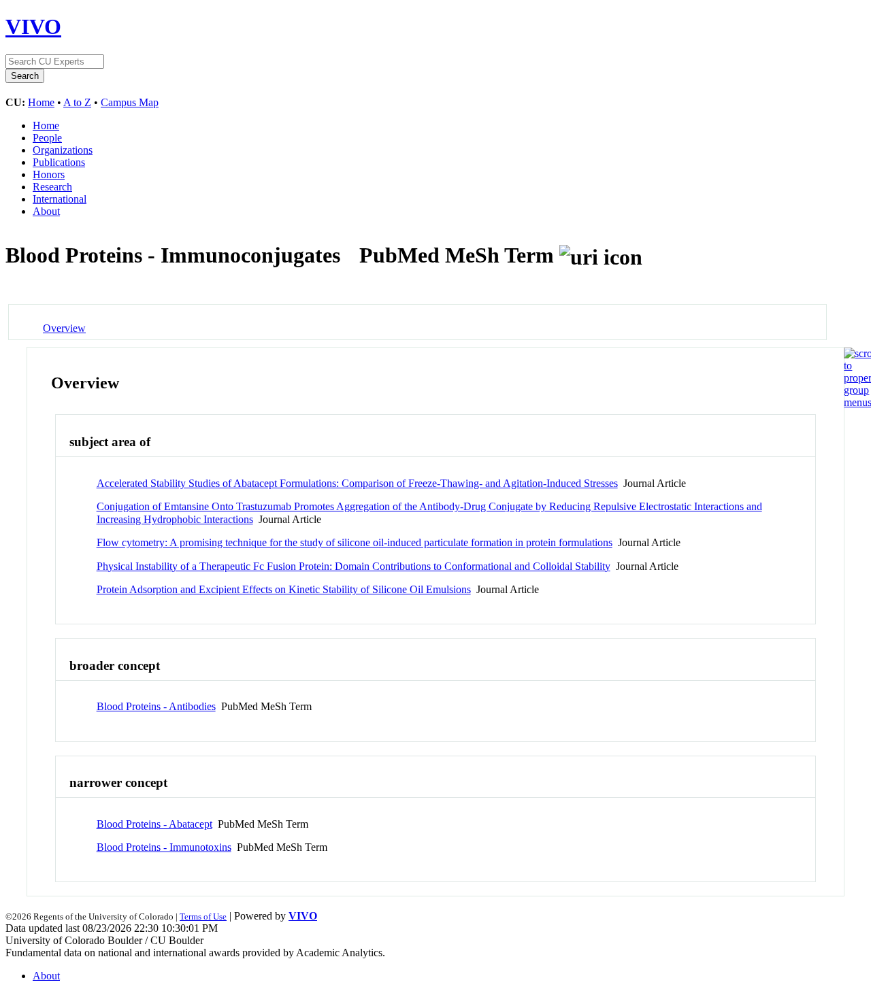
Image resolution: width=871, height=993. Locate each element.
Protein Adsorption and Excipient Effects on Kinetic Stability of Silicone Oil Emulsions (284, 589)
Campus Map (130, 102)
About (46, 211)
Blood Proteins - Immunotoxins (164, 847)
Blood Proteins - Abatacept (154, 824)
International (59, 199)
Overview (64, 328)
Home (41, 102)
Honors (49, 174)
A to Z (77, 102)
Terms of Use (203, 916)
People (47, 138)
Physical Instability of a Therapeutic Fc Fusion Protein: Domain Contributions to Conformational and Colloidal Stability (353, 566)
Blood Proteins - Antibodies (156, 706)
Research (52, 186)
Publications (59, 162)
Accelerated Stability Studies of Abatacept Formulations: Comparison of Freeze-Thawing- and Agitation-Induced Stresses (357, 483)
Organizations (63, 150)
